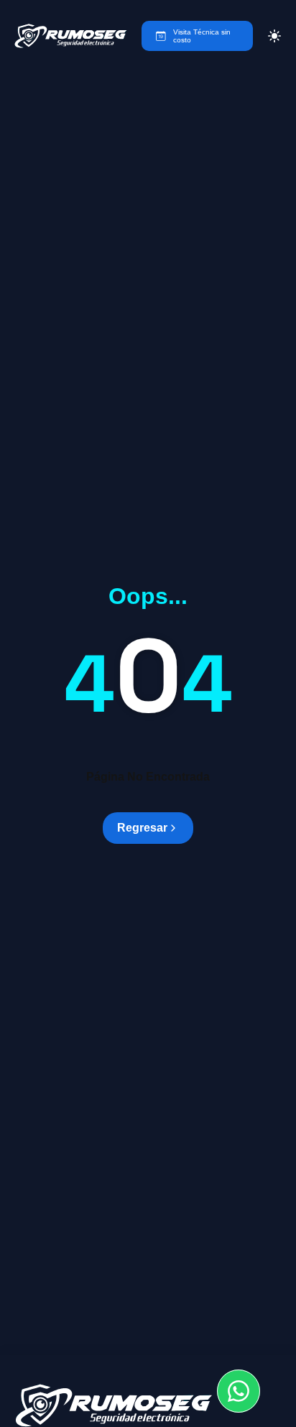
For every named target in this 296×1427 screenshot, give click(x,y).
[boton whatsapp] (238, 1391)
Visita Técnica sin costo (202, 36)
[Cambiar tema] (274, 36)
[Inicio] (70, 36)
